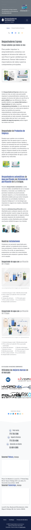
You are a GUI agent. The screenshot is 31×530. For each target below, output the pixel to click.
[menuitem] (9, 33)
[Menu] (27, 20)
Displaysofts (22, 527)
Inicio (8, 28)
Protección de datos (22, 519)
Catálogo (11, 519)
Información (24, 10)
